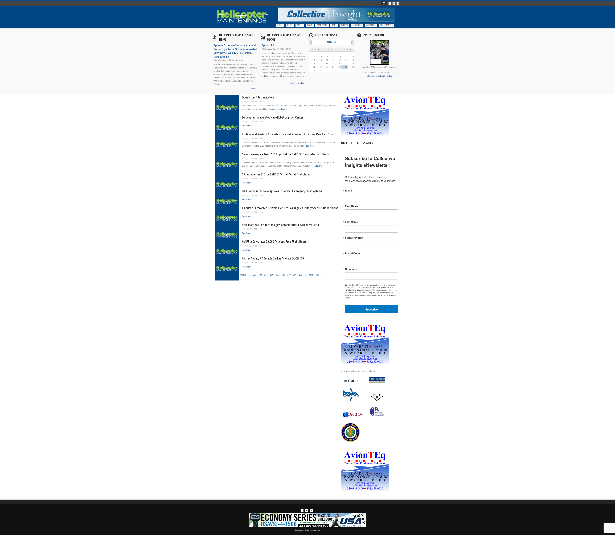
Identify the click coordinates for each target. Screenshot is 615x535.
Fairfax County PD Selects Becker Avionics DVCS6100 (273, 258)
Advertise (371, 25)
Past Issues (322, 25)
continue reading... (298, 83)
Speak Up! (268, 45)
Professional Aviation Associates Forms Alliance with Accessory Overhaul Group (288, 134)
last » (318, 275)
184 (260, 275)
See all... (254, 89)
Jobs (334, 25)
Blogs (300, 25)
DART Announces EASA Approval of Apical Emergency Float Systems (282, 191)
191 (300, 275)
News (289, 25)
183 (254, 275)
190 (294, 275)
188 (283, 275)
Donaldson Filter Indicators (258, 97)
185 (266, 275)
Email (348, 190)
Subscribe (357, 25)
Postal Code (352, 253)
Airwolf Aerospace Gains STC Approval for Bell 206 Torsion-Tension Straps (285, 154)
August (331, 42)
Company (351, 269)
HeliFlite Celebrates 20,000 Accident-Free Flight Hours (274, 241)
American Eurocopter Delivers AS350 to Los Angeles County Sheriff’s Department (290, 208)
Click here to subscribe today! (379, 76)
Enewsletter (386, 25)
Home (280, 25)
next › (311, 275)
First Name (351, 206)
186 (271, 275)
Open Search (384, 3)
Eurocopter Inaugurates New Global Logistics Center (272, 117)
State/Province (354, 237)
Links (309, 25)
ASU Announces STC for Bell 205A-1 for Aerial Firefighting (276, 174)
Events (344, 25)
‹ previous (241, 275)
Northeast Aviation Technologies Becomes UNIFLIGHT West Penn (280, 225)
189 (289, 275)
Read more (282, 109)
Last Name (351, 222)
